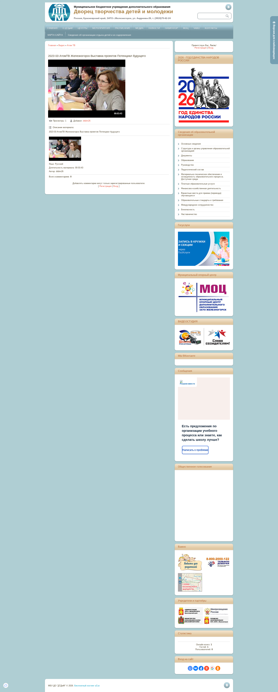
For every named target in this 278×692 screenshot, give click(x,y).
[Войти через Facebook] (201, 668)
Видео (61, 45)
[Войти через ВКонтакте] (195, 668)
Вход (115, 186)
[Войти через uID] (190, 668)
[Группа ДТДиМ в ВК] (228, 7)
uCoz (97, 685)
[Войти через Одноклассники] (217, 668)
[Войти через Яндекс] (206, 668)
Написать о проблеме (195, 450)
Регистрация (105, 186)
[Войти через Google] (212, 668)
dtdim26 (86, 121)
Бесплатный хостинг (84, 685)
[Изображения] (65, 149)
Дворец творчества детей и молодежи (123, 11)
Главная (52, 45)
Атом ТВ (71, 45)
